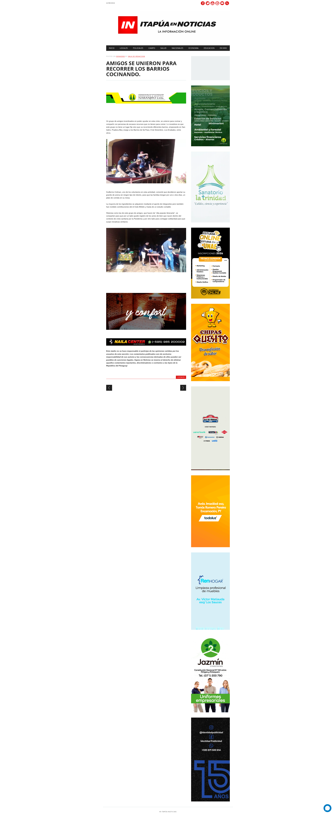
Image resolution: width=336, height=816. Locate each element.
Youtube (212, 3)
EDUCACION (209, 48)
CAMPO (151, 48)
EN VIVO (223, 48)
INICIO (111, 48)
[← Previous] (109, 388)
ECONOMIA (193, 48)
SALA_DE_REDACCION (136, 56)
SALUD (163, 48)
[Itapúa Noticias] (168, 40)
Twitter (208, 3)
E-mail (222, 3)
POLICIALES (138, 48)
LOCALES (124, 48)
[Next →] (183, 388)
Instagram (217, 3)
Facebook (203, 3)
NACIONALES (177, 48)
